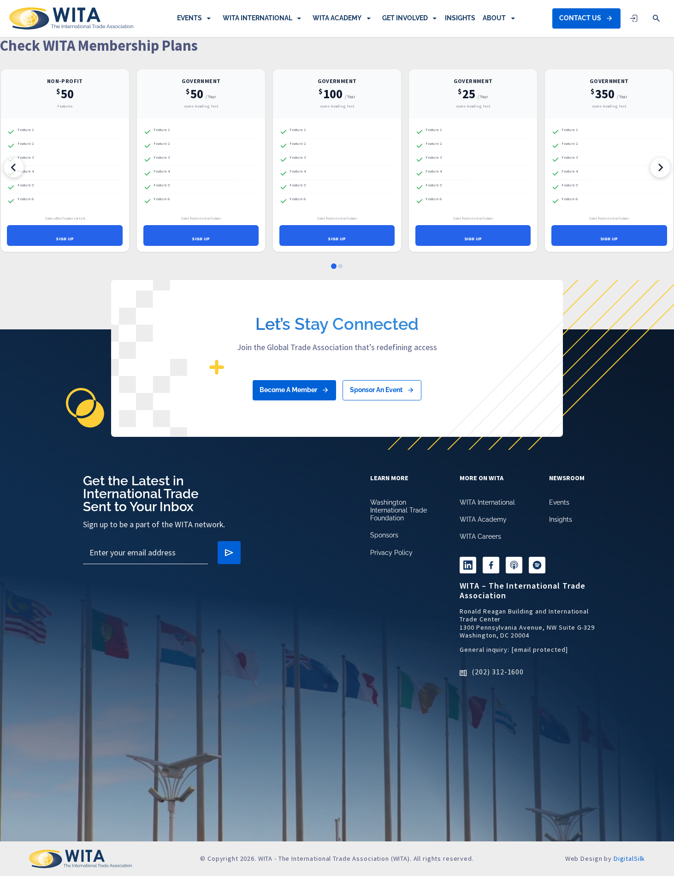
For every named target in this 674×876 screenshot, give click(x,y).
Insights (460, 18)
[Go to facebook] (491, 565)
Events (189, 18)
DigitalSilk (629, 858)
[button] (656, 18)
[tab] (334, 543)
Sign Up (65, 239)
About (494, 18)
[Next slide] (660, 449)
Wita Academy (337, 18)
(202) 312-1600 (498, 671)
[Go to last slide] (14, 449)
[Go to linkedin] (468, 565)
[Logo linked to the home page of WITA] (71, 18)
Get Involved (405, 18)
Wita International (257, 18)
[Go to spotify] (537, 565)
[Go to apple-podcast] (514, 565)
